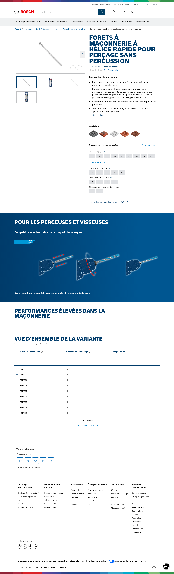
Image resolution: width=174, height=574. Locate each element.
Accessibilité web (48, 567)
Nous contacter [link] (117, 504)
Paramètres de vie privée (126, 561)
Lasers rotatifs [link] (50, 504)
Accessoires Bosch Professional (38, 29)
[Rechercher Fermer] (96, 11)
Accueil (18, 29)
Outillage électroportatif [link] (25, 486)
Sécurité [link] (91, 501)
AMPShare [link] (92, 497)
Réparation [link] (115, 490)
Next (82, 54)
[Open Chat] (166, 566)
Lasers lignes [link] (50, 507)
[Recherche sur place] (101, 12)
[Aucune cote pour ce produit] (96, 70)
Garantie (136, 5)
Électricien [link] (136, 518)
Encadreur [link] (136, 521)
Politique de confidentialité (94, 561)
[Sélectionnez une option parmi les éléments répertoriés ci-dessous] (104, 152)
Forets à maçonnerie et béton (74, 29)
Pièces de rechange (121, 5)
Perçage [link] (74, 497)
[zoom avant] (73, 67)
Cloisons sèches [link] (139, 493)
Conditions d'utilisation (28, 567)
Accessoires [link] (77, 484)
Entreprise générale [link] (140, 496)
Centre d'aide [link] (117, 484)
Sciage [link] (74, 504)
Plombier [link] (135, 525)
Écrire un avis (113, 70)
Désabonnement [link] (118, 508)
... (56, 29)
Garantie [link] (114, 501)
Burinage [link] (75, 501)
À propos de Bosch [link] (97, 484)
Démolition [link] (136, 514)
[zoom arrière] (79, 67)
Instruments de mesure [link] (52, 486)
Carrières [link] (92, 504)
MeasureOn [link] (49, 496)
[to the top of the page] (170, 559)
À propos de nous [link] (95, 490)
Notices (143, 561)
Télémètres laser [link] (51, 500)
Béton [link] (134, 504)
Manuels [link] (114, 497)
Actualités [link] (92, 494)
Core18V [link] (21, 504)
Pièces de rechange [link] (119, 494)
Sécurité (62, 567)
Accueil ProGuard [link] (25, 507)
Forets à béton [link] (77, 494)
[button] (20, 546)
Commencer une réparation (99, 5)
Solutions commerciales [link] (139, 486)
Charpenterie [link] (137, 500)
